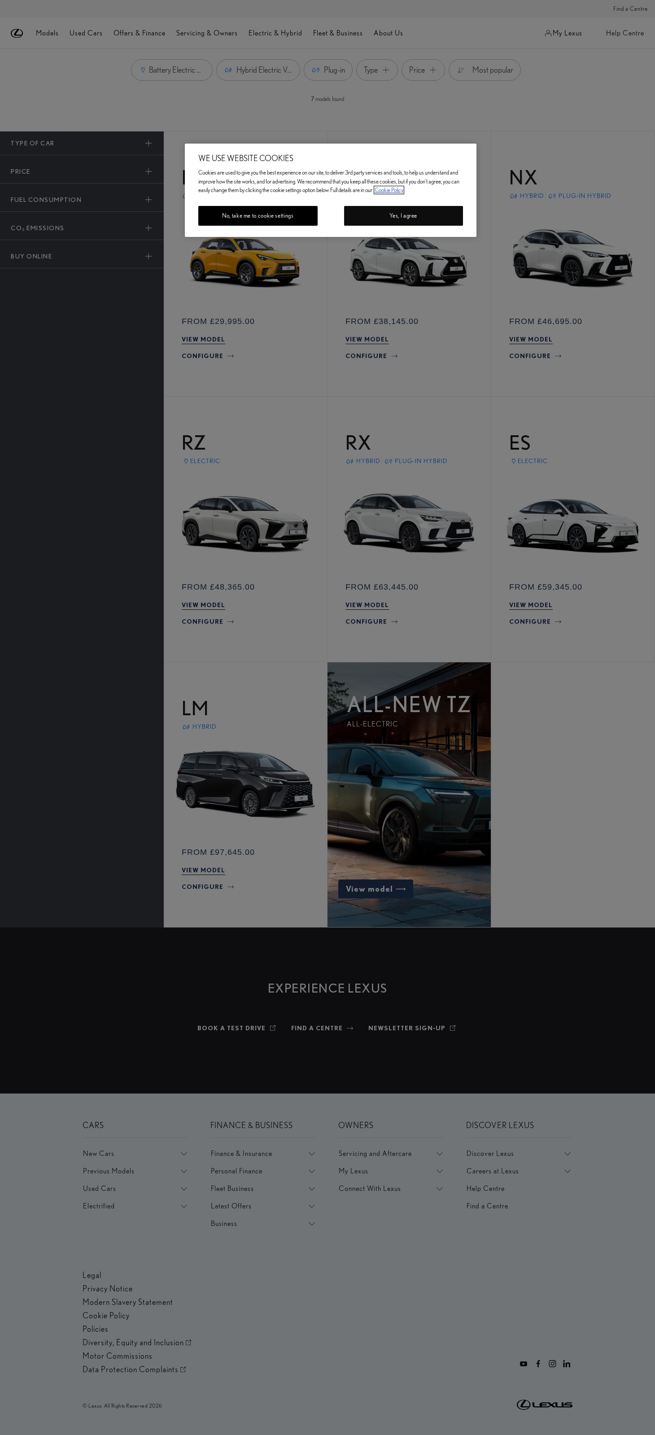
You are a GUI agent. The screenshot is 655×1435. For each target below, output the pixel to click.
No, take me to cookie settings (258, 215)
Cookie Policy (389, 190)
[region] (330, 190)
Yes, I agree (403, 215)
